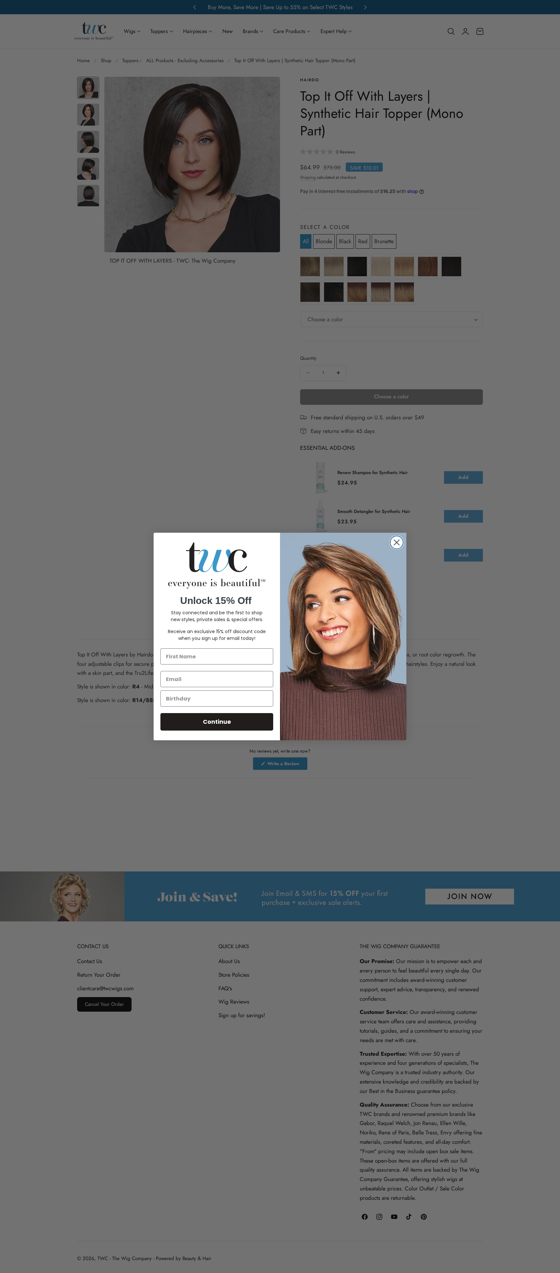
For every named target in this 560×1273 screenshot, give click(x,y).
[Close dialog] (396, 542)
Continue (217, 722)
